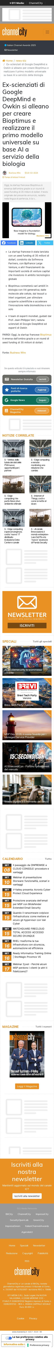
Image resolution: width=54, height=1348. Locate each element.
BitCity (9, 1214)
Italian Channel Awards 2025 (21, 45)
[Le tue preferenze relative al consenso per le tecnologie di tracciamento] (38, 1345)
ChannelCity (36, 2)
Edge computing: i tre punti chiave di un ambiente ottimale (12, 499)
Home (9, 60)
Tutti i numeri (43, 1026)
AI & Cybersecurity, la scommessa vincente (23, 671)
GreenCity (38, 1219)
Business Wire (14, 173)
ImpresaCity (42, 1214)
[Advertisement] (28, 1149)
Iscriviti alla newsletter (27, 1196)
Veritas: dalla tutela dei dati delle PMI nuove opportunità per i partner (12, 465)
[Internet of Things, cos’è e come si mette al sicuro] (40, 484)
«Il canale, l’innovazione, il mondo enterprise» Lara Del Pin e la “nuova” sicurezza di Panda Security (39, 535)
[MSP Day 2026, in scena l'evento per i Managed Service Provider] (27, 725)
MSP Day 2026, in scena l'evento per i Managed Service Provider (25, 735)
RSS (27, 1261)
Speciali (24, 1245)
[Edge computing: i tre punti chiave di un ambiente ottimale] (14, 484)
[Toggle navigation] (47, 32)
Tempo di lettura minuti (14, 177)
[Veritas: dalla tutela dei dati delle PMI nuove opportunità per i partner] (14, 448)
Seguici (42, 400)
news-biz (21, 60)
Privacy (33, 1318)
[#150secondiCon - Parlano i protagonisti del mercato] (27, 757)
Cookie (20, 1318)
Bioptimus (45, 334)
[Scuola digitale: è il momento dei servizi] (27, 790)
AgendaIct (27, 1231)
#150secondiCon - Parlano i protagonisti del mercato (26, 768)
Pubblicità (43, 1253)
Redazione (12, 1253)
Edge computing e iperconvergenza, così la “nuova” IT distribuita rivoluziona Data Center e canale (13, 535)
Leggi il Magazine (27, 1086)
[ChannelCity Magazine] (27, 1053)
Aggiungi (42, 390)
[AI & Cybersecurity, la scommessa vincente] (27, 661)
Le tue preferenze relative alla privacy (30, 1338)
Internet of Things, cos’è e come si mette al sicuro (38, 499)
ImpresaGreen (12, 1225)
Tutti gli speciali (42, 641)
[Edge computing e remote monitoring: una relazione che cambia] (40, 448)
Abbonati (41, 410)
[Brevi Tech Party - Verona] (27, 693)
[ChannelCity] (14, 31)
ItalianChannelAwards (37, 1225)
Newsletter (12, 50)
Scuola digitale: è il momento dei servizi (26, 801)
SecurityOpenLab (19, 1219)
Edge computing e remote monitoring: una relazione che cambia (40, 465)
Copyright (27, 1253)
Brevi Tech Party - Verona (18, 705)
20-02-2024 (32, 173)
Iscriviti (42, 379)
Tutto (48, 858)
